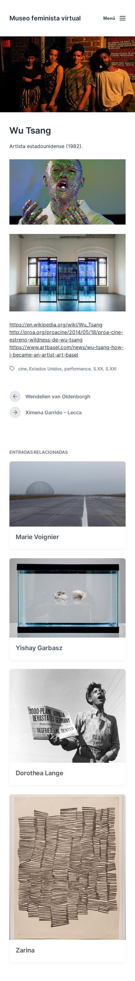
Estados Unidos (45, 368)
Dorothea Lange (39, 773)
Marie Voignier (37, 537)
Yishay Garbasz (39, 648)
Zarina (25, 950)
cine (22, 368)
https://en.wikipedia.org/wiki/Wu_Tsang (55, 324)
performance (77, 368)
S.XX (98, 368)
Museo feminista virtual (45, 18)
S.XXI (110, 368)
